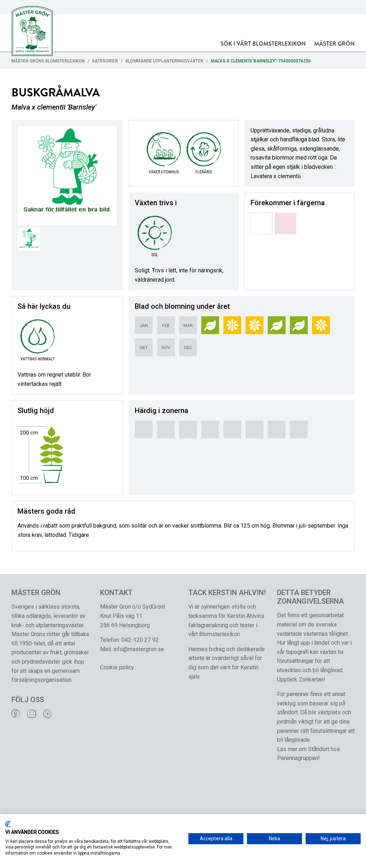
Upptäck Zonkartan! (301, 679)
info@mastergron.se (138, 649)
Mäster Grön (334, 44)
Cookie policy (117, 667)
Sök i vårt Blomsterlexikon (263, 44)
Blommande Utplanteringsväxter (164, 61)
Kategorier (105, 61)
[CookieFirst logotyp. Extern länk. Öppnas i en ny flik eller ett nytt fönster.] (8, 824)
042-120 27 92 (140, 639)
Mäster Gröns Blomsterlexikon (48, 61)
